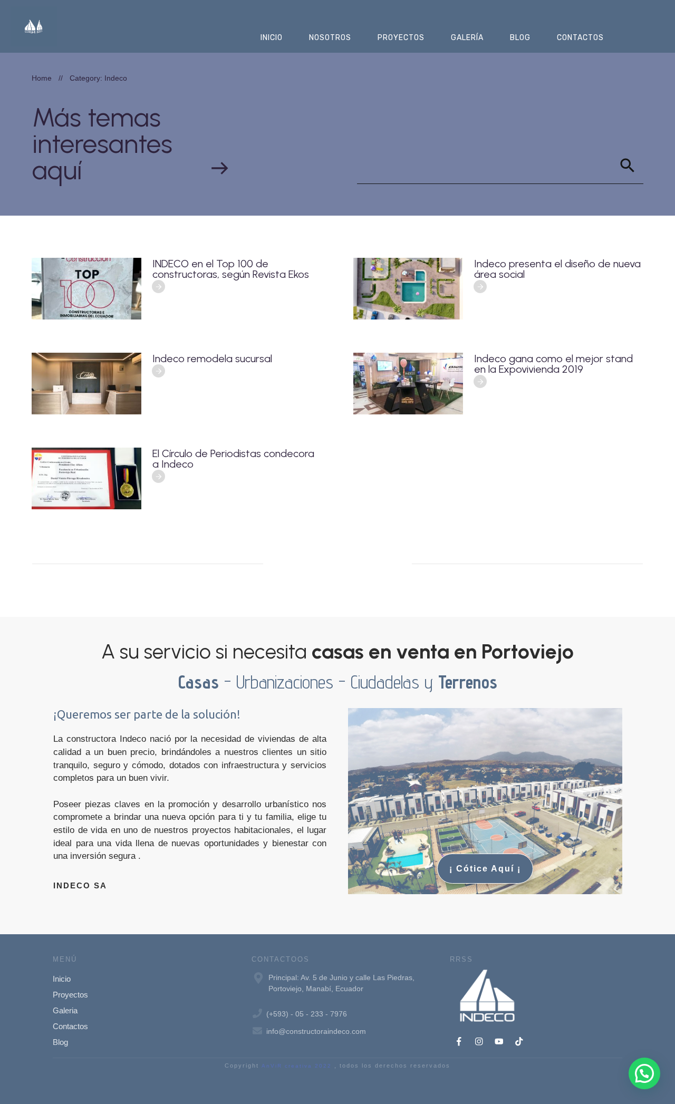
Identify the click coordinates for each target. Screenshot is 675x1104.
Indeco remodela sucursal (212, 358)
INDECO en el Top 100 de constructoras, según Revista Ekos (230, 268)
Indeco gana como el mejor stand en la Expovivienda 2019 (553, 363)
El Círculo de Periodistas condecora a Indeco (233, 458)
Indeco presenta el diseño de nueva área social (557, 268)
